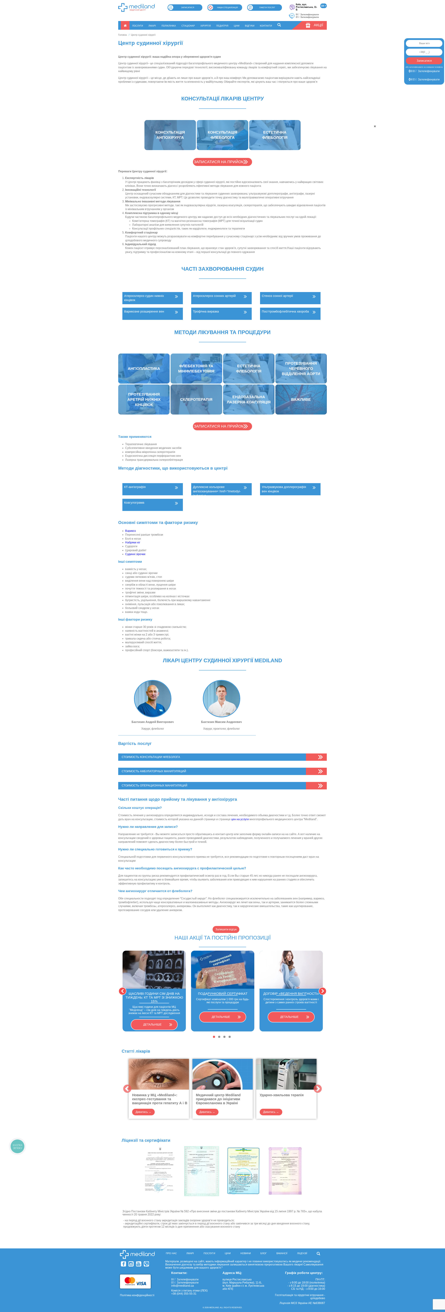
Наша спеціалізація (227, 7)
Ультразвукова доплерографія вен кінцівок (284, 489)
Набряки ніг (132, 542)
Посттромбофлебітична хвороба (285, 311)
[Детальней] (152, 698)
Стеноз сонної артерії (277, 296)
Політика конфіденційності (137, 1295)
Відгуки (249, 25)
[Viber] (146, 1263)
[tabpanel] (154, 991)
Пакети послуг (267, 7)
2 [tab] (219, 1037)
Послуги (137, 25)
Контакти (266, 25)
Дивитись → (143, 1111)
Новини (245, 1253)
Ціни (236, 25)
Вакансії (281, 1253)
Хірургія (205, 25)
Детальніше (152, 1024)
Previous (122, 991)
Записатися (187, 7)
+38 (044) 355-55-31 (183, 1293)
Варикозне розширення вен (144, 311)
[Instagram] (131, 1263)
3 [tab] (224, 1037)
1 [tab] (214, 1037)
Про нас (171, 1253)
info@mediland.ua (182, 1285)
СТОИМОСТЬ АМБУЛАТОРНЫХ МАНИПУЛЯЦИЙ (154, 771)
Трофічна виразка (206, 311)
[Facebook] (123, 1263)
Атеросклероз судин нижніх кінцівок (144, 298)
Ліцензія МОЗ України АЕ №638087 (302, 1303)
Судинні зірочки (135, 554)
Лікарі (152, 25)
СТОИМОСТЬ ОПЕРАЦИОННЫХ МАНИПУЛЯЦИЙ (154, 785)
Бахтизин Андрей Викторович (153, 721)
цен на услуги (240, 819)
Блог (263, 1253)
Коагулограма (134, 502)
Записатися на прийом (219, 162)
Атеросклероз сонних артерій (214, 296)
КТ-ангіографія (135, 487)
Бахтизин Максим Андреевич (221, 721)
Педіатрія (222, 25)
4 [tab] (230, 1037)
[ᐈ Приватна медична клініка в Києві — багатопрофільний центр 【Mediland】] (136, 7)
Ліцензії (302, 1253)
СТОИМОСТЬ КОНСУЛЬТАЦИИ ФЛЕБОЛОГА (151, 757)
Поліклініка (168, 25)
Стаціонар (188, 25)
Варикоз (130, 530)
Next (322, 991)
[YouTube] (138, 1263)
